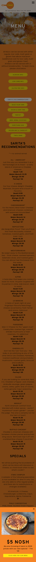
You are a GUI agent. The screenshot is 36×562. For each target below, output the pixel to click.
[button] (34, 509)
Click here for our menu (18, 555)
